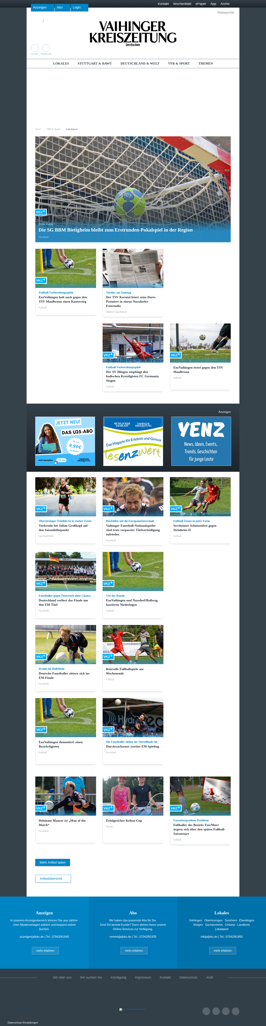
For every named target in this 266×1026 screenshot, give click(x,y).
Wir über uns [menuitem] (62, 977)
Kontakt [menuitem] (163, 4)
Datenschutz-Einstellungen (23, 1022)
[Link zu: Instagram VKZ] (231, 51)
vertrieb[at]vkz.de (120, 936)
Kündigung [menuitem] (118, 977)
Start (38, 129)
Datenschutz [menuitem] (189, 977)
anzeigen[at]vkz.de (32, 936)
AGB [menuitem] (209, 977)
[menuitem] (61, 63)
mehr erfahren (45, 950)
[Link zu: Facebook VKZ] (223, 51)
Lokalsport (72, 129)
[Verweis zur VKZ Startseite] (133, 33)
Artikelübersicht (51, 878)
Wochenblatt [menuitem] (182, 4)
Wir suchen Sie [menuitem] (91, 977)
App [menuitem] (213, 4)
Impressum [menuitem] (143, 977)
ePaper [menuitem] (201, 4)
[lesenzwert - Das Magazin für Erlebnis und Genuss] (65, 441)
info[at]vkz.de (209, 936)
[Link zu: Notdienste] (216, 1011)
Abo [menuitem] (60, 7)
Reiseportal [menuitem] (226, 12)
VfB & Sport (53, 129)
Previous (31, 439)
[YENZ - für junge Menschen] (133, 441)
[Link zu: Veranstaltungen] (206, 1011)
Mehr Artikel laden (53, 862)
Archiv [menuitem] (225, 4)
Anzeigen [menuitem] (40, 7)
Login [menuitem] (77, 7)
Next (235, 439)
